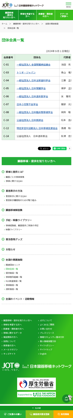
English (43, 353)
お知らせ (10, 249)
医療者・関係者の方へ (13, 328)
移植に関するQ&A (14, 180)
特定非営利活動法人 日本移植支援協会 (37, 128)
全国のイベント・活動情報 (20, 298)
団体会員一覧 (12, 268)
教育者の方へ (9, 345)
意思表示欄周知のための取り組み (21, 200)
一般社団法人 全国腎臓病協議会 (33, 64)
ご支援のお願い (14, 414)
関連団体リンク (13, 264)
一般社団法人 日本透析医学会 (32, 96)
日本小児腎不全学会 (27, 104)
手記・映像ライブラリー (19, 220)
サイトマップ (46, 349)
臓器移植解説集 (14, 209)
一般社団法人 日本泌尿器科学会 (33, 80)
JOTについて (46, 320)
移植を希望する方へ (12, 324)
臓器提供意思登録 (41, 414)
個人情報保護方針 (48, 341)
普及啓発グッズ (14, 239)
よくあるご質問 (47, 324)
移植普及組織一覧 (14, 276)
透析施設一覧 (12, 289)
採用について (9, 341)
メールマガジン (10, 349)
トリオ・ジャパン (26, 72)
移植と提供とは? (14, 171)
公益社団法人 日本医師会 (30, 120)
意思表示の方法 (14, 190)
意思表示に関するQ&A (16, 196)
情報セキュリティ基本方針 (52, 337)
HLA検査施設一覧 (14, 280)
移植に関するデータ (12, 332)
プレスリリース (47, 332)
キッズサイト (9, 353)
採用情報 (65, 414)
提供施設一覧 (12, 272)
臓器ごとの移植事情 (15, 176)
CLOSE (38, 408)
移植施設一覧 (12, 285)
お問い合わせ (46, 328)
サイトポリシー (47, 345)
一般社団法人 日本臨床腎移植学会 (35, 112)
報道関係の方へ (10, 337)
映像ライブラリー (14, 229)
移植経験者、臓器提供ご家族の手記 (22, 225)
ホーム (4, 23)
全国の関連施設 (51, 23)
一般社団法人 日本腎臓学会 (31, 88)
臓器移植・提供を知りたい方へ (17, 320)
